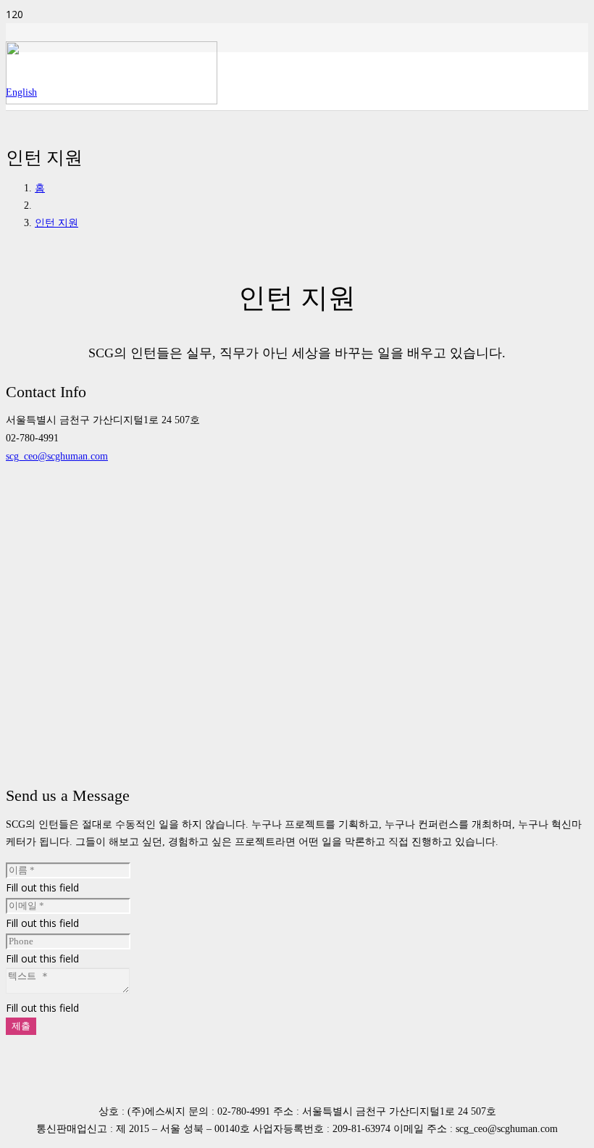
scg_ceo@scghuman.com (57, 456)
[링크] (111, 100)
